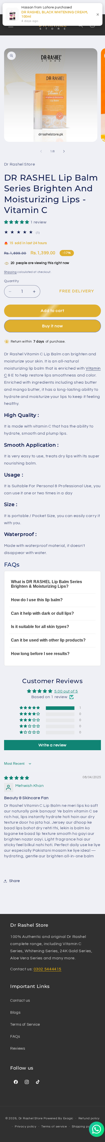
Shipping (10, 272)
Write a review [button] (52, 745)
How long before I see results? (40, 653)
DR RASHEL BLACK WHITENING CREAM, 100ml (54, 14)
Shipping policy (83, 1126)
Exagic (68, 1118)
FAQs (15, 1036)
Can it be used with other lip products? (48, 640)
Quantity (11, 281)
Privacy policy (25, 1126)
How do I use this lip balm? (37, 600)
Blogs (15, 1012)
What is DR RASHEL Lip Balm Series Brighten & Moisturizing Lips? (46, 584)
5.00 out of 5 (66, 691)
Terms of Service (25, 1024)
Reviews (17, 1048)
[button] (17, 222)
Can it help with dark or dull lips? (42, 613)
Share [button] (14, 881)
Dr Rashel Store (31, 1118)
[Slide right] (64, 151)
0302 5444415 (48, 969)
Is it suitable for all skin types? (40, 626)
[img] (16, 778)
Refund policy (89, 1118)
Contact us (20, 1000)
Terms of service (54, 1126)
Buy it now (52, 326)
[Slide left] (41, 151)
